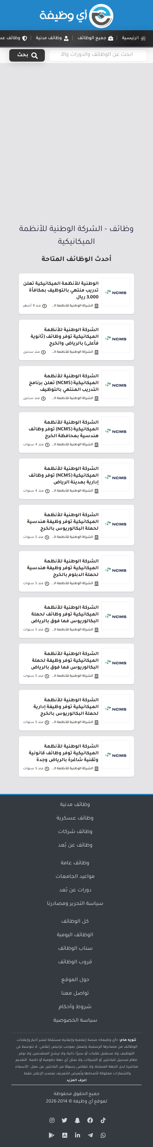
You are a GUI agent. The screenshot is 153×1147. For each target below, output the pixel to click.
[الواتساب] (102, 1136)
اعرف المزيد (76, 1081)
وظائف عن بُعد (75, 846)
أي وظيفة (83, 1101)
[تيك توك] (102, 1121)
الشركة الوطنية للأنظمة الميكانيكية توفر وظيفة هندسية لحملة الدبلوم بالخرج (63, 568)
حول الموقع (75, 980)
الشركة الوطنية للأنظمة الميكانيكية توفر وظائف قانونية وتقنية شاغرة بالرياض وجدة (64, 753)
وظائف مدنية (75, 805)
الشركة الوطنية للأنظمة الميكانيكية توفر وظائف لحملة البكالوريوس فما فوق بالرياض (65, 615)
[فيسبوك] (89, 1121)
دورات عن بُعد (75, 891)
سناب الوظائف (75, 949)
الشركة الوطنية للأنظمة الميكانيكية (71, 306)
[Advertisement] (76, 144)
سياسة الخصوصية (75, 1021)
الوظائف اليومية (75, 935)
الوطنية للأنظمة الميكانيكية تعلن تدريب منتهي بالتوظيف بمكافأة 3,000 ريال (61, 291)
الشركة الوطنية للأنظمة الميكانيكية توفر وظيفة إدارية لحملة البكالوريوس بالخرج (66, 707)
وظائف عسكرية (75, 819)
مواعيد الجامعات (75, 877)
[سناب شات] (76, 1121)
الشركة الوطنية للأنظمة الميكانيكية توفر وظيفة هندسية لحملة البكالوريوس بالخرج (63, 522)
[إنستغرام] (50, 1121)
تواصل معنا (75, 994)
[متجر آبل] (63, 1136)
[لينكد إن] (76, 1136)
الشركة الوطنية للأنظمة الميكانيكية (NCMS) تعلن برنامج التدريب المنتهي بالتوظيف (64, 383)
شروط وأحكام (75, 1007)
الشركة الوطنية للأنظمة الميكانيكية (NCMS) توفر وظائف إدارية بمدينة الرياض (63, 476)
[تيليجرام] (89, 1136)
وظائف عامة (75, 863)
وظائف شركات (75, 832)
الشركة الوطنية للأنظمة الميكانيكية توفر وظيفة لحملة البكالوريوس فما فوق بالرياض (65, 661)
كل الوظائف (75, 922)
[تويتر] (63, 1121)
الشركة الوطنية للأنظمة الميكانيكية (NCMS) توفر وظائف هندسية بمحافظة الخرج (63, 429)
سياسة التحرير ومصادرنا (75, 904)
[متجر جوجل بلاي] (50, 1136)
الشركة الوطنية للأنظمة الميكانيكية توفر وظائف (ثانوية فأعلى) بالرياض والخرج (65, 337)
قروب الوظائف (75, 962)
